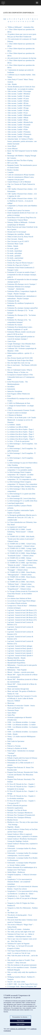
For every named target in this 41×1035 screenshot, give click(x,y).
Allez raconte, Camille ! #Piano (17, 120)
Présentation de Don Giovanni (17, 760)
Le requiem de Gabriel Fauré (16, 527)
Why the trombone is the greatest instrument (21, 965)
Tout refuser (20, 1021)
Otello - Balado (12, 734)
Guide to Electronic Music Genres (18, 346)
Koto (9, 396)
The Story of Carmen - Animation (18, 929)
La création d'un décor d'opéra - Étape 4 (20, 436)
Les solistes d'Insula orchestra (17, 603)
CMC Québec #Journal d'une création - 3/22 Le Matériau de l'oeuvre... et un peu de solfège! (22, 201)
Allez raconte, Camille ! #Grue (17, 113)
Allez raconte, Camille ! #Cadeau (18, 96)
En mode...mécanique (14, 253)
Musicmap (10, 703)
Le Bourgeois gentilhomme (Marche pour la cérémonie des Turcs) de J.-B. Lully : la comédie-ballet (21, 517)
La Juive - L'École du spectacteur (18, 441)
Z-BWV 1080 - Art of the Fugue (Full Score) (22, 984)
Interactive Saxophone (14, 391)
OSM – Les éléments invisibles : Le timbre (21, 725)
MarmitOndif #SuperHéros (16, 663)
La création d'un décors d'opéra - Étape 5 (20, 439)
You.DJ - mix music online (16, 982)
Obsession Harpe (13, 710)
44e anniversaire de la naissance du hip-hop (21, 58)
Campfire (10, 172)
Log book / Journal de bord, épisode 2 (20, 651)
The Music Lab (12, 912)
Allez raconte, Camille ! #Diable (18, 101)
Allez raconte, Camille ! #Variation (18, 132)
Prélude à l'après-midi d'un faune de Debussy (22, 758)
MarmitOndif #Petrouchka (16, 660)
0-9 (33, 21)
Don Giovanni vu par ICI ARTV (18, 241)
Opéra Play (11, 715)
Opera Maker (11, 713)
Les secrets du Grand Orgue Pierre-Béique (21, 601)
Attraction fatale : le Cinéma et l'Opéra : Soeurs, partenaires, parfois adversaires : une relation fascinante (22, 141)
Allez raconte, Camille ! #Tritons (18, 127)
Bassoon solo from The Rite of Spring (20, 160)
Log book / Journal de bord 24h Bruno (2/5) (22, 613)
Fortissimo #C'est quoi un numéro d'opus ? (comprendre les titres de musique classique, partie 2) (21, 274)
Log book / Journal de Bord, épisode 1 (20, 648)
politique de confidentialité (18, 1029)
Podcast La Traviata (13, 746)
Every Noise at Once (14, 260)
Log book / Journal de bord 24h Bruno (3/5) (22, 615)
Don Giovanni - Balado (15, 239)
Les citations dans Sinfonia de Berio (19, 598)
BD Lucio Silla (12, 163)
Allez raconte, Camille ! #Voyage (18, 136)
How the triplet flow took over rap (18, 363)
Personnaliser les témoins (20, 1017)
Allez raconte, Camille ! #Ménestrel (19, 115)
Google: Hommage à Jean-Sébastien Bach (21, 344)
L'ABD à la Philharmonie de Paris (18, 403)
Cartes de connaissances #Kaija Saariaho (20, 175)
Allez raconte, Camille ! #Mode (17, 117)
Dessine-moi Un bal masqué (16, 232)
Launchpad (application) (15, 503)
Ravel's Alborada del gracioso (17, 805)
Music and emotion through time (18, 689)
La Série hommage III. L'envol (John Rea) (21, 498)
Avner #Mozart (12, 148)
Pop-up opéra (11, 755)
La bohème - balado (14, 424)
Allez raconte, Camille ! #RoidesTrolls (20, 122)
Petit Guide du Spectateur (15, 741)
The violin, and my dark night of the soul (20, 932)
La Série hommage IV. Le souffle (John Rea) (22, 501)
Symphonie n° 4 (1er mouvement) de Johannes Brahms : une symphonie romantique (19, 881)
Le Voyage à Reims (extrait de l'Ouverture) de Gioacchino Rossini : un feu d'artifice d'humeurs (22, 593)
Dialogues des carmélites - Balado (18, 234)
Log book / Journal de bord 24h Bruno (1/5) (22, 610)
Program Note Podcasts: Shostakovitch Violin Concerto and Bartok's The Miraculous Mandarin (22, 774)
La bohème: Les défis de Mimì (17, 427)
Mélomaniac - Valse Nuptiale (17, 670)
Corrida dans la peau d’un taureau (18, 210)
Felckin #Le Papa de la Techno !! (18, 265)
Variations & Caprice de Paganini (18, 943)
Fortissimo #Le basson (14, 325)
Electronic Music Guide (15, 244)
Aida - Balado (12, 84)
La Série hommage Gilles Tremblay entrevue (22, 486)
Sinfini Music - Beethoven (16, 872)
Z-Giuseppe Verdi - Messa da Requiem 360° (22, 986)
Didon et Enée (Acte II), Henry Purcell (20, 236)
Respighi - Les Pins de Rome (17, 810)
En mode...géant (12, 248)
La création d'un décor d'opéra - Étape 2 (20, 432)
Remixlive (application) (15, 808)
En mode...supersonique (15, 258)
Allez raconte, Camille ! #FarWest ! (19, 106)
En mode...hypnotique (14, 251)
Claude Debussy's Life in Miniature (19, 182)
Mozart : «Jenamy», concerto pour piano (20, 672)
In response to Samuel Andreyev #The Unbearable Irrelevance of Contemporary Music (21, 377)
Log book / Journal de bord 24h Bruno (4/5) (22, 617)
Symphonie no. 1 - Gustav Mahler (18, 896)
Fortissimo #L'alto (13, 301)
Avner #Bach (11, 146)
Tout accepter (20, 1024)
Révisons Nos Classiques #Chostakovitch (21, 815)
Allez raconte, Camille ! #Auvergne (19, 91)
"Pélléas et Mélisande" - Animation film (20, 27)
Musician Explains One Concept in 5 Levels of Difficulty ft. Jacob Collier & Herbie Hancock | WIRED (22, 698)
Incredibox (11, 386)
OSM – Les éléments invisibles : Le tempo (21, 722)
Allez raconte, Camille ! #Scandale (18, 125)
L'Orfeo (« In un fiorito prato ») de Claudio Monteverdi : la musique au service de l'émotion (21, 420)
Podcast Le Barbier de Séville (17, 748)
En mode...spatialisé (14, 256)
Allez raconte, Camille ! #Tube (17, 129)
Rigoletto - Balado (13, 827)
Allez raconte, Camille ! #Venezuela (19, 134)
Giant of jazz (11, 341)
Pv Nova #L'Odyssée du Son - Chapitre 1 (21, 784)
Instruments (11, 389)
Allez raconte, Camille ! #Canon (18, 98)
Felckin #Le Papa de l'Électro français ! (20, 263)
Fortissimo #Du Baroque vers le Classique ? (21, 284)
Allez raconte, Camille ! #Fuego (18, 108)
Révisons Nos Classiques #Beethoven (19, 813)
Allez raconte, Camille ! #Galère (18, 110)
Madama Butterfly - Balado (16, 658)
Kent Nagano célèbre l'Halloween (18, 394)
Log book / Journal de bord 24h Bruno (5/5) (22, 620)
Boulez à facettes (13, 170)
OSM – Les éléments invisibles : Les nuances (22, 732)
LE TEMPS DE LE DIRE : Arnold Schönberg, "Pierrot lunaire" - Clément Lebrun (20, 532)
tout (4, 19)
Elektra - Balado (12, 246)
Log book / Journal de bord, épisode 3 (20, 653)
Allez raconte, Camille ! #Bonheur (18, 94)
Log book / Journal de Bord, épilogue (19, 646)
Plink (9, 744)
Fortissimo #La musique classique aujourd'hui (22, 308)
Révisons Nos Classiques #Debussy (19, 817)
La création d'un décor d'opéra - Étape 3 (20, 434)
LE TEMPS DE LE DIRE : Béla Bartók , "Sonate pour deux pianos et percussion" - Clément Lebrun (21, 539)
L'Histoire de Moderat (14, 415)
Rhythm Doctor (12, 820)
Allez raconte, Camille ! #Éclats (17, 103)
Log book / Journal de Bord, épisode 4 (20, 655)
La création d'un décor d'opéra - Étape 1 (20, 429)
